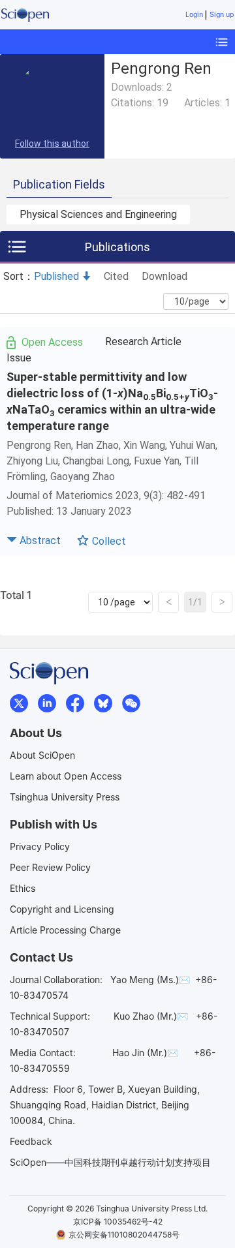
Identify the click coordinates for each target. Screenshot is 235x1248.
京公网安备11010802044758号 (124, 1235)
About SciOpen (42, 755)
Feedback (31, 1141)
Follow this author (52, 143)
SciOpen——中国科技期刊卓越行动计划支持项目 (110, 1162)
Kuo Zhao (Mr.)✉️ (151, 1016)
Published (56, 276)
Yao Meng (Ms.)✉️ (150, 979)
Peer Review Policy (50, 867)
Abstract (40, 540)
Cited (116, 276)
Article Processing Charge (65, 930)
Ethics (22, 888)
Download (164, 276)
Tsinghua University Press (64, 796)
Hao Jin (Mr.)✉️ (145, 1052)
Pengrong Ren (39, 445)
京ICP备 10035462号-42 (118, 1221)
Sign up (222, 14)
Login (194, 14)
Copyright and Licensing (62, 909)
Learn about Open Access (65, 776)
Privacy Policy (40, 846)
